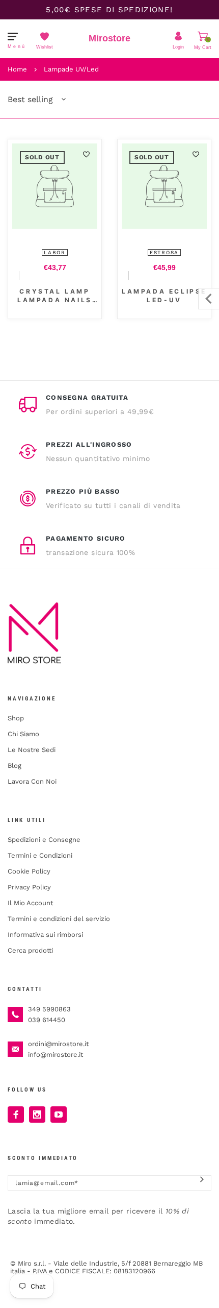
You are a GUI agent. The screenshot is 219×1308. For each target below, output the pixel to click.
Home (17, 69)
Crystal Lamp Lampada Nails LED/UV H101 (54, 295)
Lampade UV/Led (71, 69)
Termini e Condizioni (40, 855)
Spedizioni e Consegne (44, 839)
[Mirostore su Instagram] (37, 1114)
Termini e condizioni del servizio (59, 919)
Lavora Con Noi (32, 781)
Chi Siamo (23, 734)
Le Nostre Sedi (32, 750)
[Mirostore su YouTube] (58, 1114)
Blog (14, 765)
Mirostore (109, 38)
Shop (16, 718)
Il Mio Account (30, 903)
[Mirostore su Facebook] (16, 1114)
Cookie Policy (29, 871)
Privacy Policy (29, 887)
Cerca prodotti (30, 950)
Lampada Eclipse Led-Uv (164, 295)
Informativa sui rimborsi (45, 934)
